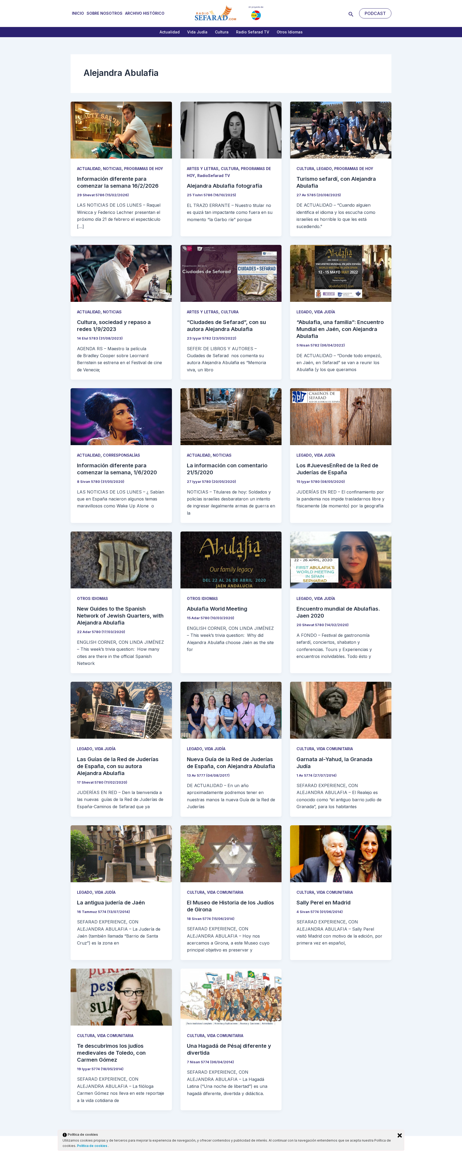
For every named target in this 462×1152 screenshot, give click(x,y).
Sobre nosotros (104, 13)
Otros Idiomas (290, 32)
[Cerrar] (400, 1135)
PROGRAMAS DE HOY (143, 168)
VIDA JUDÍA (324, 312)
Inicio (78, 13)
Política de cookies (92, 1146)
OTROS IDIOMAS (92, 598)
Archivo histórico (144, 13)
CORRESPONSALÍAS (121, 455)
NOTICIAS (112, 168)
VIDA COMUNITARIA (335, 748)
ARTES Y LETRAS (202, 168)
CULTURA (229, 168)
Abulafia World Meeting (217, 609)
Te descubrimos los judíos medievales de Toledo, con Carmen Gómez (111, 1053)
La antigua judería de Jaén (111, 902)
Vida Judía (197, 32)
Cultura (222, 32)
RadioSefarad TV (213, 175)
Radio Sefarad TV (252, 32)
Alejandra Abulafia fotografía (224, 186)
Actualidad (170, 32)
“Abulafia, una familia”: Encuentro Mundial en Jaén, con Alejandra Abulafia (340, 329)
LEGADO (324, 168)
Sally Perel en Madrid (324, 902)
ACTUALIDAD (89, 168)
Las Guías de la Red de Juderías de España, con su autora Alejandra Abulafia (118, 766)
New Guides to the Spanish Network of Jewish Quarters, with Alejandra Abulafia (120, 616)
